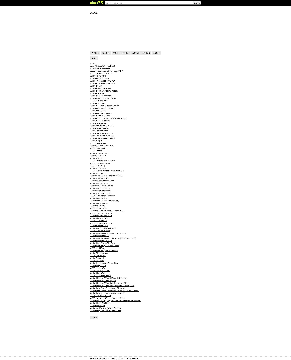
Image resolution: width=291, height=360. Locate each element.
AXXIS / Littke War (97, 268)
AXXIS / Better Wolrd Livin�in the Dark (106, 170)
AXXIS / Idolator (97, 260)
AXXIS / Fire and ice (98, 208)
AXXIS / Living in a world (100, 275)
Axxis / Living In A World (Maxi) (103, 280)
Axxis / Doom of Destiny (100, 190)
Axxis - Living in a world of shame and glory (108, 118)
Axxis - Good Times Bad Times (103, 98)
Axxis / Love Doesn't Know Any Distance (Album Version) (114, 290)
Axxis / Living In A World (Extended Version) (108, 278)
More (94, 58)
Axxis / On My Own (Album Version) (105, 308)
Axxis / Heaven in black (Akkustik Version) (108, 233)
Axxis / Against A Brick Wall (101, 146)
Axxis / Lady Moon (98, 265)
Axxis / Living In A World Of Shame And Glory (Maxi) (112, 285)
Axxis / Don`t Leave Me (100, 188)
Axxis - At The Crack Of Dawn (102, 81)
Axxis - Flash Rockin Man (100, 96)
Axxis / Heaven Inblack (99, 235)
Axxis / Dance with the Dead (102, 180)
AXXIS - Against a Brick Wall (101, 73)
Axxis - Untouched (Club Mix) (102, 138)
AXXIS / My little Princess (100, 295)
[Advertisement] (145, 33)
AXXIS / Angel (96, 151)
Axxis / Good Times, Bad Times (103, 228)
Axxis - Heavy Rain (98, 103)
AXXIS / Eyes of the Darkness (102, 195)
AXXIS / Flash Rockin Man (101, 213)
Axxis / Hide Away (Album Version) (104, 245)
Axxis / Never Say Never (100, 303)
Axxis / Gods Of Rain (99, 225)
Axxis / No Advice (97, 305)
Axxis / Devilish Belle (99, 183)
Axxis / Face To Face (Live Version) (104, 200)
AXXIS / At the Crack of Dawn (102, 161)
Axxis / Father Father (99, 203)
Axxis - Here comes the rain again (104, 106)
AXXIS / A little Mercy (99, 143)
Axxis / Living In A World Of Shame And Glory (109, 283)
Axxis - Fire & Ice (97, 93)
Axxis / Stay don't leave (100, 68)
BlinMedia (122, 358)
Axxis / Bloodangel (98, 173)
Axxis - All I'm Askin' (98, 76)
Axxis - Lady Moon (98, 111)
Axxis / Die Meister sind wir (101, 185)
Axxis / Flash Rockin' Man (101, 215)
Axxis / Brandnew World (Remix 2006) (106, 175)
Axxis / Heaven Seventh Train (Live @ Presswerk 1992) (113, 238)
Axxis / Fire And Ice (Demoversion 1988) (107, 210)
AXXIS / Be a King (97, 166)
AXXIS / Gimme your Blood (101, 223)
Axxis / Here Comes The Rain (102, 243)
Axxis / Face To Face (98, 198)
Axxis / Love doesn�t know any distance (107, 293)
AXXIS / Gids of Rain (98, 220)
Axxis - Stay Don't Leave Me (102, 126)
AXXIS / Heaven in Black (100, 230)
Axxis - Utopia (96, 141)
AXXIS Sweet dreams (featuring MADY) (106, 71)
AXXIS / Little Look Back (100, 270)
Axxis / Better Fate (98, 168)
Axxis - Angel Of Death (99, 78)
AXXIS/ (156, 53)
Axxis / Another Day (98, 156)
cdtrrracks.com (104, 358)
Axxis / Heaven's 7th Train (101, 240)
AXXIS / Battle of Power (100, 163)
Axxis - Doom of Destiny (100, 88)
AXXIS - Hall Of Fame (99, 101)
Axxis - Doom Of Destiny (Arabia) (104, 91)
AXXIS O (146, 53)
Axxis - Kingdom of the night (102, 108)
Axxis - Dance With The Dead (102, 83)
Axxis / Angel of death (99, 153)
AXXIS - (116, 53)
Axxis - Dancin (96, 86)
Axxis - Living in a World (100, 116)
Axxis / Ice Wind (97, 258)
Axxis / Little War (97, 273)
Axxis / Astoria (96, 158)
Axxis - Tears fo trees (99, 131)
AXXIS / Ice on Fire (98, 255)
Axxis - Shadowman (98, 123)
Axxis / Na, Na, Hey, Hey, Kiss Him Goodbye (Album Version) (115, 300)
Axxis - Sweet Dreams (99, 128)
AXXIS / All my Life (97, 148)
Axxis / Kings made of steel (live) (104, 263)
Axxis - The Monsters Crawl (101, 133)
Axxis (92, 63)
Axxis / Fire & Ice (97, 205)
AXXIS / (95, 53)
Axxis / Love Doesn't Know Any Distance (107, 288)
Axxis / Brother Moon (99, 178)
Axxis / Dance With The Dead (102, 66)
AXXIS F (135, 53)
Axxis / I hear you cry (99, 253)
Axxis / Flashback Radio (100, 218)
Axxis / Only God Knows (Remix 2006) (106, 310)
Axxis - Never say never (100, 121)
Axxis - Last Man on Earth (101, 113)
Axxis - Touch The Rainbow (101, 136)
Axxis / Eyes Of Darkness (100, 193)
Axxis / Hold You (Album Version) (104, 250)
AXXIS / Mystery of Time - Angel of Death (107, 298)
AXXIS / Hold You (97, 248)
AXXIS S (106, 53)
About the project (133, 358)
